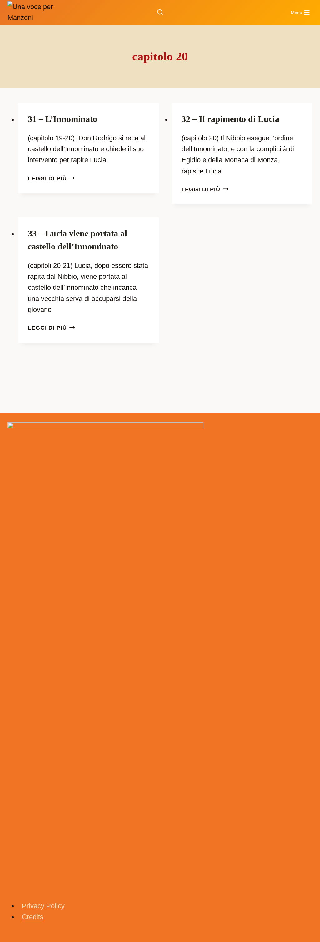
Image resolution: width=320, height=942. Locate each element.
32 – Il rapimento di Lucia (230, 119)
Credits (32, 917)
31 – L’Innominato (62, 119)
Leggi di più (51, 178)
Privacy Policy (43, 906)
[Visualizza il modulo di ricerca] (160, 12)
